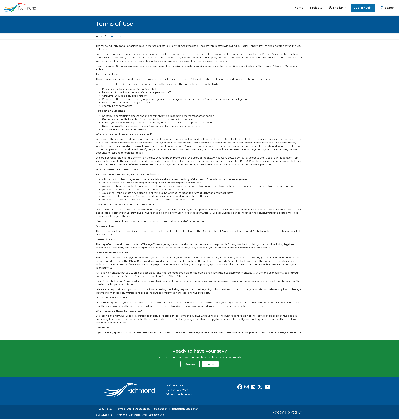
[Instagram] (247, 387)
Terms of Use (123, 408)
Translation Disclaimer (185, 408)
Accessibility (142, 408)
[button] (337, 7)
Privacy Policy (104, 408)
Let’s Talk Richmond (115, 414)
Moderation (161, 408)
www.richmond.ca (182, 394)
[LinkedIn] (253, 387)
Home (298, 7)
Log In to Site (156, 414)
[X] (260, 387)
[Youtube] (267, 387)
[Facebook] (239, 387)
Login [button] (210, 364)
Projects (316, 7)
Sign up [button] (190, 364)
